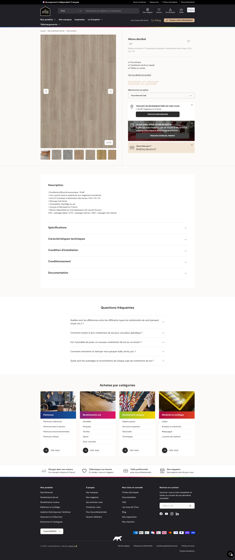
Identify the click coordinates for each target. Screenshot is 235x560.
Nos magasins (92, 497)
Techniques (127, 436)
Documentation (129, 497)
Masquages (167, 431)
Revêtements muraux (49, 502)
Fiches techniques (170, 2)
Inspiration (80, 19)
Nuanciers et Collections (51, 517)
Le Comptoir (94, 19)
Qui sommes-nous (94, 502)
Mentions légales (124, 546)
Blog (124, 512)
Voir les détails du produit (139, 75)
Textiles (86, 431)
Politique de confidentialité (143, 546)
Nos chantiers (128, 522)
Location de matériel (171, 436)
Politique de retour (188, 546)
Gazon (85, 436)
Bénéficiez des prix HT (146, 149)
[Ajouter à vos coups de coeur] (189, 41)
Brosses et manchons (171, 426)
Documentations (188, 2)
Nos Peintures (46, 492)
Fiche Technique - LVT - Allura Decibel (143, 81)
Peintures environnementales (56, 431)
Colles (164, 421)
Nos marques (65, 19)
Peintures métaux (51, 436)
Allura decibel (71, 31)
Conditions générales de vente (167, 546)
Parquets (87, 426)
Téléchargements (49, 24)
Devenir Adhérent (94, 517)
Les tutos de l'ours (139, 20)
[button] (181, 11)
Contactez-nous (93, 507)
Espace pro (154, 2)
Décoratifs (127, 431)
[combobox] (98, 11)
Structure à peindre (131, 426)
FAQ (124, 502)
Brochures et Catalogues (51, 522)
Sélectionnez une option (138, 90)
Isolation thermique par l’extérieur (55, 512)
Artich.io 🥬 (72, 546)
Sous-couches (89, 441)
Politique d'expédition (187, 551)
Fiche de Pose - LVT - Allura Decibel (142, 84)
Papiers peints (128, 421)
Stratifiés (87, 421)
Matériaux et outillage (50, 507)
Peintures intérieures (52, 421)
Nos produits (46, 19)
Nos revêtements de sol (56, 31)
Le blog (156, 20)
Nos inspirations (129, 517)
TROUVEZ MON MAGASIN (157, 114)
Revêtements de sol (49, 497)
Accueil (43, 31)
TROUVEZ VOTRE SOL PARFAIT (162, 136)
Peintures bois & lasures (54, 426)
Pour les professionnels (96, 512)
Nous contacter (139, 2)
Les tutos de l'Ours (130, 507)
